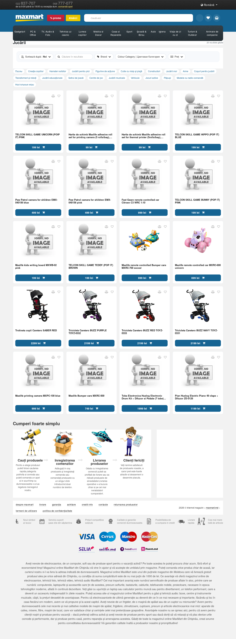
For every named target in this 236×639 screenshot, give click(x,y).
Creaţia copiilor (36, 71)
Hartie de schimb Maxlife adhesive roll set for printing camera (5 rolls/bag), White (90, 135)
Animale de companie (212, 33)
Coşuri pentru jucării (204, 71)
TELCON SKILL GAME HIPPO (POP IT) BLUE (197, 135)
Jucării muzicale (117, 77)
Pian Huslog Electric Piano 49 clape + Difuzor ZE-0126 (196, 397)
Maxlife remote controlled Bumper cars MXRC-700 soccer (144, 266)
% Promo (55, 18)
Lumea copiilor (82, 33)
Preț (177, 56)
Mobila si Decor (98, 33)
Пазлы (18, 71)
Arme (185, 71)
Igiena (162, 31)
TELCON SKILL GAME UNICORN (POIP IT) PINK (37, 135)
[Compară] (53, 95)
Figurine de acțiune (105, 71)
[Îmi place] (208, 18)
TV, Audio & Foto (47, 33)
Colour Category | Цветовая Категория (139, 56)
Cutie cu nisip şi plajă (131, 71)
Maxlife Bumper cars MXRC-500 (86, 395)
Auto (153, 31)
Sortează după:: (36, 56)
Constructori (154, 71)
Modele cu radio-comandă (190, 77)
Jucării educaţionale (52, 77)
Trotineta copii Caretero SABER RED (36, 330)
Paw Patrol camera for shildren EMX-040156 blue (36, 201)
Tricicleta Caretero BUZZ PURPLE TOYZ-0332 (88, 331)
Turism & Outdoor (192, 33)
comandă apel (65, 6)
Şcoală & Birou (142, 33)
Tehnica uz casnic (65, 33)
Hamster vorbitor (57, 71)
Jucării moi (171, 71)
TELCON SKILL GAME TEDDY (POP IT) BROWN (91, 266)
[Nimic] (216, 18)
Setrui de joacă (76, 77)
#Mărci (73, 18)
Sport (129, 31)
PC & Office (33, 33)
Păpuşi (167, 77)
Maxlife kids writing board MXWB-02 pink (36, 266)
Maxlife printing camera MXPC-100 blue (37, 395)
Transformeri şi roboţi (25, 77)
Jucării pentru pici (81, 71)
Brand (104, 56)
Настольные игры (24, 84)
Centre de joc (96, 77)
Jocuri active (151, 77)
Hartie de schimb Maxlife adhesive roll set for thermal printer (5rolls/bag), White (143, 135)
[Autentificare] (199, 18)
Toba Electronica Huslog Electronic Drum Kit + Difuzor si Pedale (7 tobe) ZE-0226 (143, 397)
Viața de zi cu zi (175, 33)
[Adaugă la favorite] (59, 95)
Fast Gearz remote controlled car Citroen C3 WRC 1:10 (140, 201)
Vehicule (135, 77)
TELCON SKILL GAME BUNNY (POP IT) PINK (197, 201)
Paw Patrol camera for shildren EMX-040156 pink (90, 201)
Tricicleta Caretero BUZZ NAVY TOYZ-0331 (196, 331)
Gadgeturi (19, 31)
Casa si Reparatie (115, 33)
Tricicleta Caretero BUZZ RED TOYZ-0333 (142, 331)
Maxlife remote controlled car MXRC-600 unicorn (198, 266)
